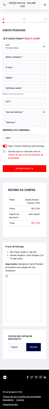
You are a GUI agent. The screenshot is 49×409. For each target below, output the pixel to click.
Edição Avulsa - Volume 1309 (22, 5)
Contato (20, 400)
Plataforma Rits (10, 404)
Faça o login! (32, 38)
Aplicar (33, 347)
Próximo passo (23, 168)
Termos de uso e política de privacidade (22, 396)
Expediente (8, 400)
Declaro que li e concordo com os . (25, 154)
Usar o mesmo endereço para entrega (26, 146)
